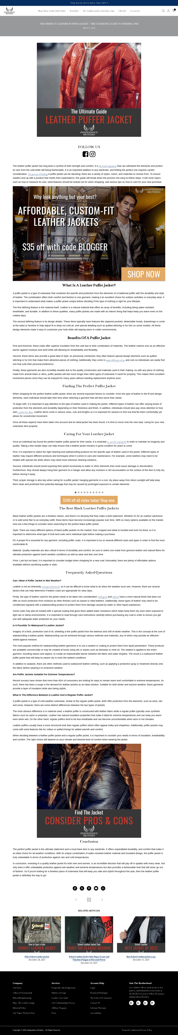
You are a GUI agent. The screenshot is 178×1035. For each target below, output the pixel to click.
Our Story (17, 987)
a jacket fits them (25, 412)
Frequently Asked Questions (63, 987)
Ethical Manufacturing (22, 998)
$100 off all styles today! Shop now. (89, 500)
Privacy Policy (146, 1030)
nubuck (115, 596)
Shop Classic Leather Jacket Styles (52, 11)
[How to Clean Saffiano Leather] (75, 900)
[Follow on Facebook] (131, 1003)
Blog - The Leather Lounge (24, 1003)
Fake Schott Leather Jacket (37, 956)
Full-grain (102, 596)
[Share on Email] (96, 888)
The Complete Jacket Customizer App (98, 11)
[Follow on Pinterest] (152, 1003)
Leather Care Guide (60, 998)
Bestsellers (74, 11)
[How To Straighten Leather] (102, 900)
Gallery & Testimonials (22, 992)
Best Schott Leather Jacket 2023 (141, 956)
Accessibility (95, 1013)
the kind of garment (108, 166)
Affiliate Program (59, 1008)
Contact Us (95, 1003)
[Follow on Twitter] (138, 1003)
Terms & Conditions (130, 1030)
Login (92, 987)
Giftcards (122, 11)
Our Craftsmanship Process (63, 1003)
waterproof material (51, 586)
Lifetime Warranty (98, 1008)
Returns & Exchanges (99, 992)
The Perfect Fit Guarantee (101, 998)
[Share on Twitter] (82, 888)
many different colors (115, 360)
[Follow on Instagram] (145, 1003)
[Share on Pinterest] (89, 888)
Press (54, 1013)
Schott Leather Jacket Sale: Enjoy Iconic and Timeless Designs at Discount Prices (89, 958)
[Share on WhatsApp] (103, 888)
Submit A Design (59, 992)
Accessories (135, 11)
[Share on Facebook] (75, 888)
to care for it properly (116, 441)
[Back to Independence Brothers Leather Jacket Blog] (89, 900)
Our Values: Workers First (24, 1013)
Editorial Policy (19, 1008)
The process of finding (38, 174)
